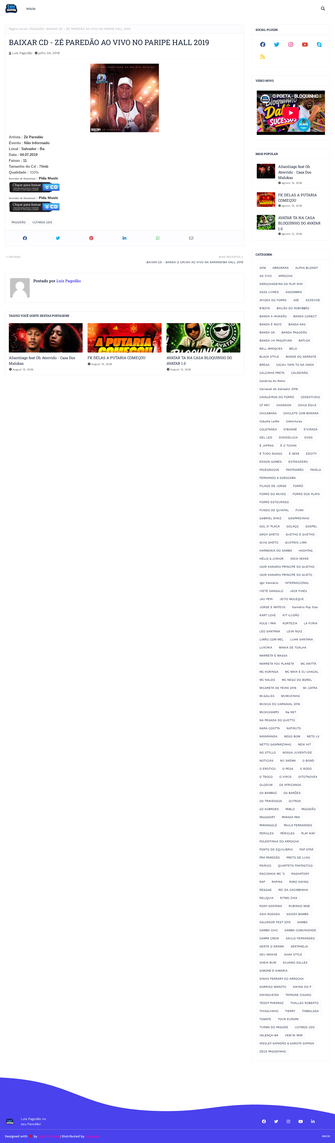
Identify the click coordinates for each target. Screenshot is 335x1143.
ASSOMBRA (293, 292)
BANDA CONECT (305, 316)
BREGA (264, 364)
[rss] (263, 57)
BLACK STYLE (269, 356)
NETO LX (313, 736)
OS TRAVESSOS (270, 801)
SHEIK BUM (267, 962)
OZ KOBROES (269, 809)
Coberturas (294, 421)
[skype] (319, 44)
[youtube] (305, 44)
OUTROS (295, 801)
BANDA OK (267, 332)
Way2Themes (48, 1136)
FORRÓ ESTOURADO (274, 502)
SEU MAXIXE (268, 954)
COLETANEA (268, 429)
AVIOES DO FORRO (273, 300)
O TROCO (266, 776)
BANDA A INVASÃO (273, 316)
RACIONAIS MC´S (272, 873)
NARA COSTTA (269, 728)
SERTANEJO (299, 946)
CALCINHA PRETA (271, 373)
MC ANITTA (308, 663)
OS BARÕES (292, 793)
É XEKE (294, 453)
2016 (262, 268)
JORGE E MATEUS (272, 607)
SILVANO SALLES (295, 962)
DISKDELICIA (288, 437)
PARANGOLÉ (268, 825)
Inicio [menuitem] (30, 9)
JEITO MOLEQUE (292, 599)
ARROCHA (285, 276)
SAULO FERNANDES (300, 938)
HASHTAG (306, 550)
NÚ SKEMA (288, 760)
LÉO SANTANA (269, 631)
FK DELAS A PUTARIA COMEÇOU (116, 357)
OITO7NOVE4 (307, 776)
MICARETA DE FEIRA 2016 (277, 688)
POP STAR (306, 849)
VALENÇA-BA (268, 1035)
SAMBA (302, 922)
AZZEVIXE (313, 300)
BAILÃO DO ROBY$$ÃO (293, 308)
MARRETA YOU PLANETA (276, 663)
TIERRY (290, 1011)
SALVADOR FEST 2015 (275, 922)
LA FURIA (310, 623)
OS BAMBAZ (268, 793)
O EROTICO (267, 768)
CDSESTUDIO (310, 397)
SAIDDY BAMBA (297, 914)
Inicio (326, 1136)
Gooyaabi (92, 1136)
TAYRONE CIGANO (298, 995)
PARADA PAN (291, 817)
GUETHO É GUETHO (300, 534)
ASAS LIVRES (269, 292)
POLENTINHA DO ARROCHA (279, 841)
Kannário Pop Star (305, 607)
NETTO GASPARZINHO (275, 744)
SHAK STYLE (293, 954)
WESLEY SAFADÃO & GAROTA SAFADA (286, 1043)
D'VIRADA (311, 429)
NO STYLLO (267, 752)
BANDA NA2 (297, 324)
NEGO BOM (292, 736)
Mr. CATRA (310, 688)
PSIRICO (265, 865)
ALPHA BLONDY (306, 268)
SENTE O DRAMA (271, 946)
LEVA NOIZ (294, 631)
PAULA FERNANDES (298, 825)
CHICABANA (268, 413)
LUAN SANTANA (301, 639)
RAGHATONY (300, 873)
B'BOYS (264, 308)
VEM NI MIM (293, 1035)
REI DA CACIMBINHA (293, 890)
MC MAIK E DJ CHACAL (301, 671)
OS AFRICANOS (290, 785)
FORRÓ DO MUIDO (272, 494)
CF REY (264, 405)
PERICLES (266, 833)
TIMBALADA (310, 1011)
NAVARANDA (268, 736)
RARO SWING (299, 882)
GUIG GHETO (268, 542)
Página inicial (18, 29)
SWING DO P (302, 987)
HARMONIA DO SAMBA (275, 550)
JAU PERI (266, 599)
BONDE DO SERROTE (301, 356)
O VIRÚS (285, 776)
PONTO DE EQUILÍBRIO (276, 849)
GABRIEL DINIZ (270, 518)
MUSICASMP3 (269, 712)
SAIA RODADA (269, 914)
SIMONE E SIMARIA (273, 970)
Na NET (290, 712)
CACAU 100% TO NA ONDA (295, 364)
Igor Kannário (268, 583)
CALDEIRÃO (299, 373)
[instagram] (291, 44)
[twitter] (277, 44)
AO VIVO (265, 276)
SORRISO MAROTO (272, 987)
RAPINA (277, 882)
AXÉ (296, 300)
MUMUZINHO (290, 696)
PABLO (290, 809)
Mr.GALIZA (266, 696)
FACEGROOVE (269, 469)
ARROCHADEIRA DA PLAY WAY (281, 284)
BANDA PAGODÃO (294, 332)
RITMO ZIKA (288, 898)
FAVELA (315, 469)
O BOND (308, 760)
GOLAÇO (292, 526)
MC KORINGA (268, 671)
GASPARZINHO (298, 518)
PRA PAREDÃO (269, 857)
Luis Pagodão (22, 53)
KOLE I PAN (267, 623)
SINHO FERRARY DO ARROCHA (281, 978)
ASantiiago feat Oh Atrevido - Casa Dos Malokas (42, 360)
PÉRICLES (287, 833)
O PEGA (287, 768)
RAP (262, 882)
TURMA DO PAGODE (273, 1027)
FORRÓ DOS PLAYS (306, 494)
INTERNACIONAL (297, 583)
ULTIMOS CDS (42, 222)
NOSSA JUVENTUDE (297, 752)
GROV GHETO (269, 534)
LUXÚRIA (265, 647)
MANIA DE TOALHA (292, 647)
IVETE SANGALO (271, 591)
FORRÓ (298, 486)
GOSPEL (311, 526)
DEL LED (265, 437)
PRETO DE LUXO (298, 857)
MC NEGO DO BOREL (297, 680)
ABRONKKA (280, 268)
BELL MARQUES (271, 348)
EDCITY (311, 453)
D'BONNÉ (290, 429)
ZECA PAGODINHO (272, 1051)
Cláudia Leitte (269, 421)
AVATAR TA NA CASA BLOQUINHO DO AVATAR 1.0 (199, 360)
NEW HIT (304, 744)
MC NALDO (267, 680)
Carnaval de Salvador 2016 (278, 389)
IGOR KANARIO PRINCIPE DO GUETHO (286, 566)
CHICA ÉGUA (307, 405)
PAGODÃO (37, 29)
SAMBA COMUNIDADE (300, 930)
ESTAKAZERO (298, 461)
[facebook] (263, 44)
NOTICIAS (266, 760)
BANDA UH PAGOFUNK (275, 340)
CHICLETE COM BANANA (301, 413)
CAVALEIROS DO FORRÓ (276, 397)
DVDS (308, 437)
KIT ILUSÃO (291, 615)
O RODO (306, 768)
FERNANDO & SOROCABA (277, 478)
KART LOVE (267, 615)
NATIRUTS (293, 728)
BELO (293, 348)
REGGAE (265, 890)
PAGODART (267, 817)
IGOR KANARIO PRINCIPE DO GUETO (285, 575)
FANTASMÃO (295, 469)
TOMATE (265, 1019)
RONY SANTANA (270, 906)
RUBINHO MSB (299, 906)
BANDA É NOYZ (270, 324)
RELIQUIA (266, 898)
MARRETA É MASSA (273, 655)
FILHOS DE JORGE (272, 486)
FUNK (300, 510)
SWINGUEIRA (269, 995)
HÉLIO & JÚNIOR (271, 558)
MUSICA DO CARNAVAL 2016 (279, 704)
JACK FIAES (298, 591)
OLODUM (265, 785)
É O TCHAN (288, 445)
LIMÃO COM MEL (271, 639)
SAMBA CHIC (268, 930)
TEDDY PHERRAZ (271, 1003)
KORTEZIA (290, 623)
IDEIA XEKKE (299, 558)
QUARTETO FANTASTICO (295, 865)
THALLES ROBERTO (304, 1003)
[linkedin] (313, 1121)
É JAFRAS (266, 445)
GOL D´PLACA (269, 526)
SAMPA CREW (269, 938)
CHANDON (283, 405)
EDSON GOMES (270, 461)
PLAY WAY (308, 833)
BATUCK (304, 340)
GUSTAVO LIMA (296, 542)
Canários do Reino (272, 381)
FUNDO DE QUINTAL (274, 510)
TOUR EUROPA (288, 1019)
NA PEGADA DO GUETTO (277, 720)
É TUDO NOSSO (270, 453)
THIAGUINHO (268, 1011)
